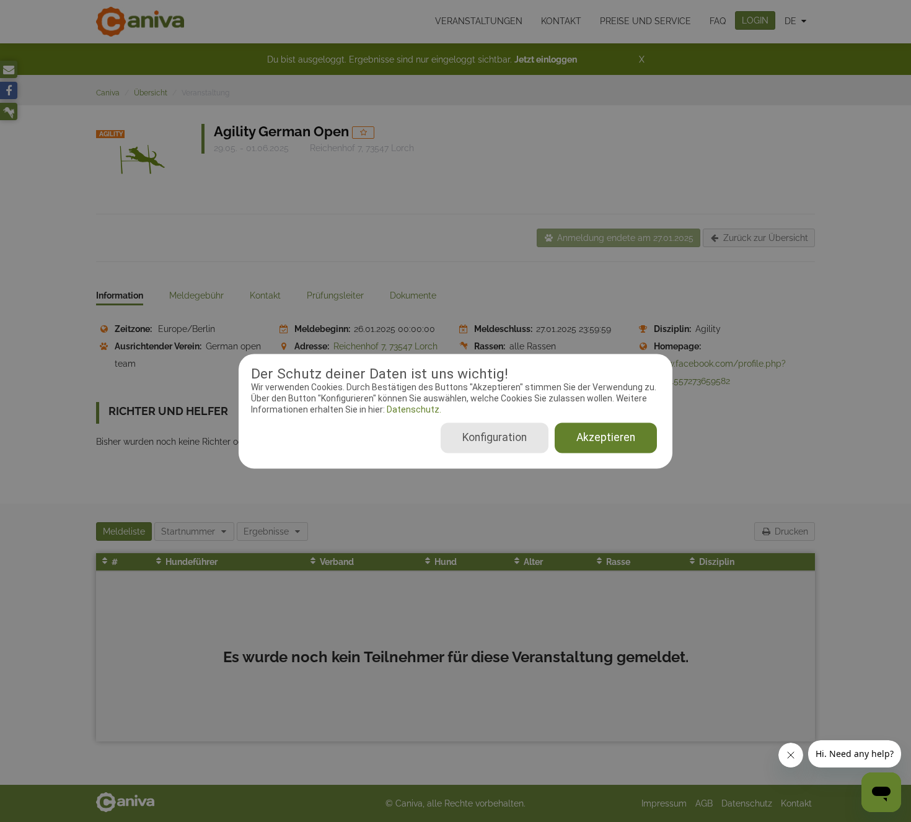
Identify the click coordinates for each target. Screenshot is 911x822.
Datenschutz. (413, 410)
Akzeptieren (605, 437)
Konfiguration (494, 437)
